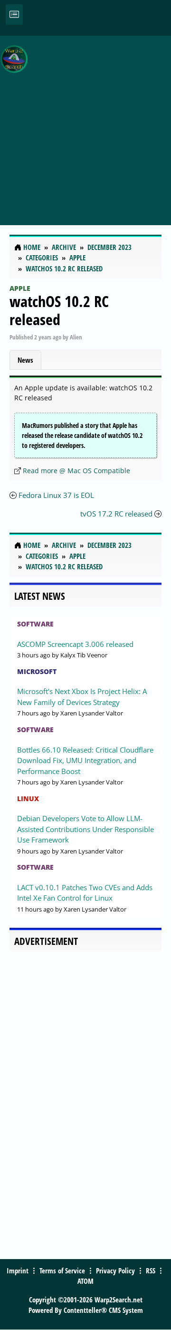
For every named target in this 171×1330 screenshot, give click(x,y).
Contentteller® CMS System (103, 1310)
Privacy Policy (115, 1270)
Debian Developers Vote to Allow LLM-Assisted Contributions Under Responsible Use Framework (85, 829)
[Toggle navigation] (14, 14)
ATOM (85, 1281)
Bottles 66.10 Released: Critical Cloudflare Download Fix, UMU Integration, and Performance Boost (85, 760)
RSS (150, 1270)
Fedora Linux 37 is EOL (56, 495)
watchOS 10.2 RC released (59, 310)
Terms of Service (62, 1270)
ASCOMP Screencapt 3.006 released (75, 644)
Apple (20, 288)
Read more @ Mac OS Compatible (76, 470)
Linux (28, 798)
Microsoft (37, 671)
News (25, 360)
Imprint (17, 1270)
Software (35, 623)
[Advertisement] (85, 125)
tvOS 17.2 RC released (116, 513)
